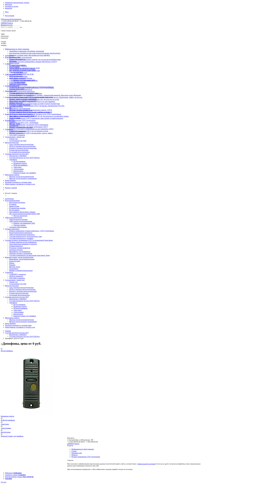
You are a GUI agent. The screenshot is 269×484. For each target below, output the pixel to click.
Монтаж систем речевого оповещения (23, 178)
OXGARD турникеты (17, 135)
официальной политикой (147, 464)
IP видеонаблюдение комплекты (20, 89)
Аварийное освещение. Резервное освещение (26, 51)
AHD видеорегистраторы (18, 76)
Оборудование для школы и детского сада (20, 184)
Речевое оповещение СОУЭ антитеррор (20, 120)
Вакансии (8, 8)
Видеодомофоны (19, 161)
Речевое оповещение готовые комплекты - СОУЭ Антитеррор (31, 88)
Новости (8, 108)
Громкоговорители (16, 103)
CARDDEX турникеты (17, 131)
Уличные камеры (19, 82)
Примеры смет (76, 453)
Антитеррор (9, 55)
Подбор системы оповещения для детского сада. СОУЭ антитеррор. (35, 114)
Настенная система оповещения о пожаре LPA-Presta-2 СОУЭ (33, 62)
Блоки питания (14, 118)
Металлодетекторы (12, 142)
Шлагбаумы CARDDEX (18, 156)
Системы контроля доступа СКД (16, 154)
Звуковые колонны (16, 106)
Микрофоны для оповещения (19, 108)
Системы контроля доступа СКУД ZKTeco (24, 158)
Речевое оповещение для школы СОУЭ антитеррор (28, 125)
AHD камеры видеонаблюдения (20, 78)
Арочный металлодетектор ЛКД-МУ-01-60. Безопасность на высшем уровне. (39, 116)
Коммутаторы (14, 63)
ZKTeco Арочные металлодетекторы (22, 146)
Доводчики (17, 167)
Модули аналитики (20, 72)
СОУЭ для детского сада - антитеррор (23, 123)
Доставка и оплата (11, 6)
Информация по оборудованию (17, 49)
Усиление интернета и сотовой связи (18, 182)
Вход (7, 12)
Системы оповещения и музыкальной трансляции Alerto (29, 112)
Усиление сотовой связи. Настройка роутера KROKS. (29, 55)
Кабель (11, 120)
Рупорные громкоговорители (19, 105)
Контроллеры (18, 171)
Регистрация (9, 15)
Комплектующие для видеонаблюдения (19, 114)
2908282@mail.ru (7, 23)
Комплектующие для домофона (24, 173)
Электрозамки (18, 169)
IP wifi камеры (14, 67)
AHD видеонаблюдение (13, 74)
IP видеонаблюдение (12, 57)
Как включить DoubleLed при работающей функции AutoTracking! (34, 53)
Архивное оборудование (18, 84)
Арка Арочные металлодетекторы (21, 144)
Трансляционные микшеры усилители (23, 101)
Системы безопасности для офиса (21, 95)
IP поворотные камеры (17, 65)
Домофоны (13, 159)
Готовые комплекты (12, 86)
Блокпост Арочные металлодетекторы (23, 148)
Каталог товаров (11, 188)
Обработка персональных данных (17, 2)
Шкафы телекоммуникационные (21, 127)
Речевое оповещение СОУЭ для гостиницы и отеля (28, 131)
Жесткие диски (14, 124)
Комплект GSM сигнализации (20, 57)
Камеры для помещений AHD (24, 80)
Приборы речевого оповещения (20, 110)
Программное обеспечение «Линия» (22, 69)
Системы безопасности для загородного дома (25, 93)
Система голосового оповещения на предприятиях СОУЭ (31, 129)
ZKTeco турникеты (16, 133)
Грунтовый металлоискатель (19, 152)
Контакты (8, 4)
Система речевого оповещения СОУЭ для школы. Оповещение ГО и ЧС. (37, 106)
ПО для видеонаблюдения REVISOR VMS (24, 71)
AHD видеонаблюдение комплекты (22, 91)
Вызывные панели (20, 163)
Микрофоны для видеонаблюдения (21, 116)
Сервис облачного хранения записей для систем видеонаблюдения (35, 60)
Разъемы (12, 122)
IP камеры (12, 61)
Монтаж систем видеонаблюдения (21, 176)
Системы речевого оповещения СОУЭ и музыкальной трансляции (29, 97)
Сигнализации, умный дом (14, 137)
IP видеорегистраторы (17, 59)
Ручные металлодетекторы (18, 150)
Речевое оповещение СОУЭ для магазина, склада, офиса (31, 133)
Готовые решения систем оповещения (22, 99)
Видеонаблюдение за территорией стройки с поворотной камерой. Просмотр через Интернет (45, 95)
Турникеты (9, 129)
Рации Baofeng (10, 180)
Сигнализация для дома (17, 141)
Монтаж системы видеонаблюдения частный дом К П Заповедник (34, 104)
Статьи (73, 451)
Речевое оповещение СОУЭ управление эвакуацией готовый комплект (36, 118)
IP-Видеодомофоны (20, 165)
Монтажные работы (12, 175)
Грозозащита (13, 125)
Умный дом (13, 139)
